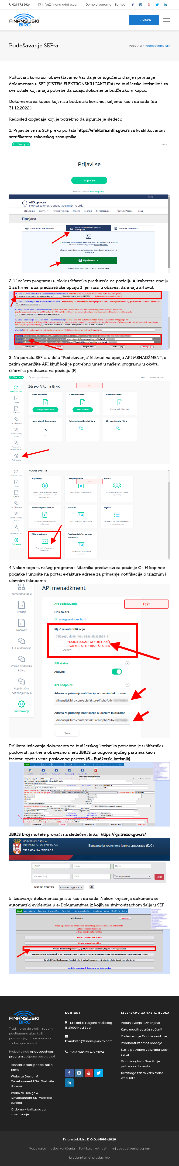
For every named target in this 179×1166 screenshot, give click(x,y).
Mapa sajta (37, 1148)
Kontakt (73, 1013)
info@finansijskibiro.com (60, 5)
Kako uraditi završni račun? (141, 1029)
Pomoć (120, 5)
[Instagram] (140, 4)
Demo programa (98, 5)
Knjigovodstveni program (131, 1148)
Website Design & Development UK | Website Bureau (31, 1098)
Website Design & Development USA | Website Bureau (32, 1081)
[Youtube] (148, 4)
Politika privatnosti (93, 1148)
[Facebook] (132, 4)
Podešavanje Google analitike (144, 1036)
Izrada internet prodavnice (89, 1157)
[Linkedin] (165, 4)
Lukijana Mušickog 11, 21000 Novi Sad (88, 1025)
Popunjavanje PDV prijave (140, 1023)
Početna (135, 46)
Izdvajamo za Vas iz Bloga (145, 1013)
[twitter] (157, 4)
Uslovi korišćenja (63, 1148)
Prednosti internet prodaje (141, 1043)
